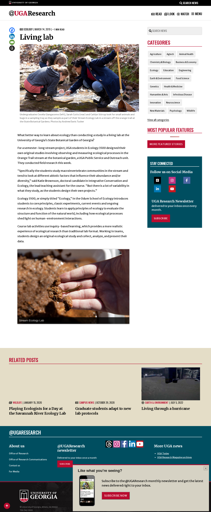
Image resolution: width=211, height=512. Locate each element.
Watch (185, 14)
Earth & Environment (157, 402)
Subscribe (161, 218)
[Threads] (12, 48)
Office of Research (18, 453)
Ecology (28, 29)
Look (171, 14)
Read (159, 14)
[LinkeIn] (132, 446)
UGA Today (163, 453)
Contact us (14, 465)
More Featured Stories (166, 144)
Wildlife (17, 402)
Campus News (86, 402)
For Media (14, 471)
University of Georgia (43, 496)
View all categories (158, 119)
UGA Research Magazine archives (174, 457)
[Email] (12, 42)
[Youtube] (139, 446)
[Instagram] (116, 446)
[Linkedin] (12, 36)
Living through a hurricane (165, 408)
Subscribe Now (115, 495)
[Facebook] (12, 30)
